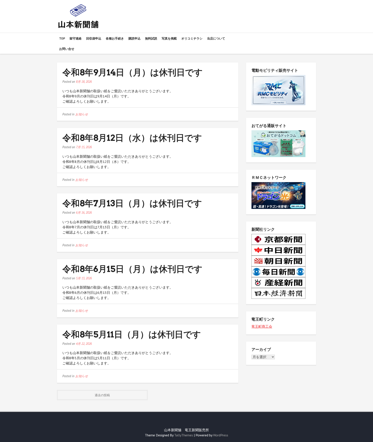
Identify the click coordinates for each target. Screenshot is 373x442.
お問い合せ (66, 49)
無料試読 (151, 38)
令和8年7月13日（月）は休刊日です (132, 203)
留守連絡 (76, 38)
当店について (216, 38)
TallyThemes (183, 435)
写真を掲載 (169, 38)
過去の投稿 (102, 395)
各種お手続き (115, 38)
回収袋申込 (93, 38)
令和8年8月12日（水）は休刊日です (132, 138)
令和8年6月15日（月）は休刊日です (132, 269)
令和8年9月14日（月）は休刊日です (132, 72)
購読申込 (134, 38)
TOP (62, 38)
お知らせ (81, 114)
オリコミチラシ (191, 38)
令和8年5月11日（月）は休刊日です (131, 334)
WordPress (220, 435)
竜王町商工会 (261, 326)
